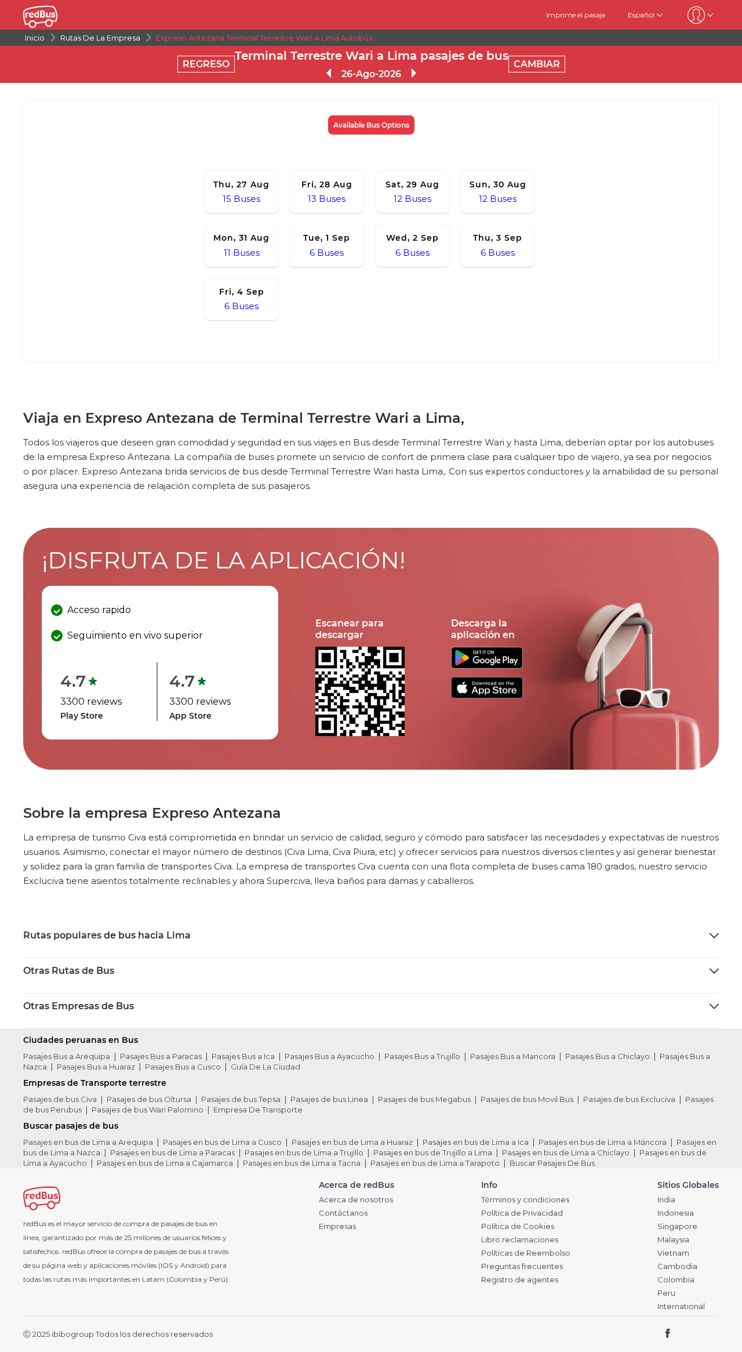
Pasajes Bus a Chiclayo (607, 1056)
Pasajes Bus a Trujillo (422, 1056)
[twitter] (689, 1334)
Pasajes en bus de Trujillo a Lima (432, 1152)
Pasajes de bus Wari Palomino (147, 1109)
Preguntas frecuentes (522, 1266)
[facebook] (668, 1334)
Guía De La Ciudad (265, 1066)
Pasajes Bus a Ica (243, 1056)
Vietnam (673, 1253)
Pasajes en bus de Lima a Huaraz (352, 1142)
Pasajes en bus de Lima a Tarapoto (435, 1163)
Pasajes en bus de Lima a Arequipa (88, 1142)
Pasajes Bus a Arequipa (66, 1056)
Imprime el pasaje (575, 14)
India (666, 1200)
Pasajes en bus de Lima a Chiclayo (566, 1152)
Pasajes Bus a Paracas (161, 1056)
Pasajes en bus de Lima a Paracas (172, 1152)
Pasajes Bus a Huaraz (96, 1066)
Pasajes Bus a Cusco (183, 1066)
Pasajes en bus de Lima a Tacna (302, 1163)
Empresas (337, 1226)
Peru (666, 1293)
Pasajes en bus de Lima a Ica (476, 1142)
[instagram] (706, 1334)
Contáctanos (343, 1213)
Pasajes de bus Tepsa (241, 1099)
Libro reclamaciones (519, 1240)
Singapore (677, 1226)
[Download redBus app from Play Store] (487, 665)
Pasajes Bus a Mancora (512, 1056)
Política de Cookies (517, 1226)
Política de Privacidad (522, 1213)
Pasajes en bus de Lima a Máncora (603, 1142)
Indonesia (675, 1213)
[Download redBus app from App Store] (487, 695)
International (681, 1306)
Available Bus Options (371, 125)
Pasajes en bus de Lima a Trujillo (304, 1152)
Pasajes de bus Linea (329, 1099)
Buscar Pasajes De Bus (552, 1163)
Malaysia (673, 1240)
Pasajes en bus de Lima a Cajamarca (165, 1163)
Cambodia (677, 1266)
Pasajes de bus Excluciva (629, 1099)
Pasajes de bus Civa (60, 1099)
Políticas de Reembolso (525, 1253)
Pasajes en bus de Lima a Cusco (222, 1142)
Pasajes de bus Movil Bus (527, 1099)
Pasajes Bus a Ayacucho (329, 1056)
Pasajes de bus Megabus (424, 1099)
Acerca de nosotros (356, 1200)
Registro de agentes (519, 1280)
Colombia (675, 1280)
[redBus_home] (57, 15)
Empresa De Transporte (258, 1109)
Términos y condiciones (525, 1200)
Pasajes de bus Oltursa (149, 1099)
